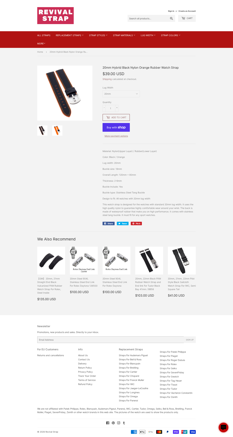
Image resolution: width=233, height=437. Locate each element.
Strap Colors (170, 35)
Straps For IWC (126, 384)
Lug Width (147, 35)
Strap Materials (123, 35)
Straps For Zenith (169, 397)
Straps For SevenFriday (172, 372)
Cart (189, 18)
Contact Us (84, 359)
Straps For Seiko (168, 368)
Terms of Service (87, 380)
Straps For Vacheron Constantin (176, 393)
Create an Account (187, 11)
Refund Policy (85, 384)
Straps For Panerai (128, 400)
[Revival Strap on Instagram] (118, 423)
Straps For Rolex (168, 364)
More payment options (116, 136)
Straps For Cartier (128, 371)
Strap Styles (97, 35)
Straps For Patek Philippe (173, 351)
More (40, 43)
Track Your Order (87, 376)
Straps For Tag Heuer (171, 380)
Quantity (107, 102)
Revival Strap (51, 432)
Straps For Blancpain (129, 363)
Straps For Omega (128, 396)
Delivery (82, 363)
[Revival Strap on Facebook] (107, 423)
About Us (83, 355)
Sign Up (190, 340)
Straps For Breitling (129, 367)
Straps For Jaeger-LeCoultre (133, 388)
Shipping (107, 79)
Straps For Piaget (169, 356)
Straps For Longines (129, 392)
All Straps (43, 35)
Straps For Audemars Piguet (133, 355)
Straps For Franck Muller (131, 380)
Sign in (171, 11)
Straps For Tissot (168, 384)
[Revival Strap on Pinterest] (113, 423)
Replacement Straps (69, 35)
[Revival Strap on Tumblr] (124, 423)
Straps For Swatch (169, 376)
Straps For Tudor (168, 388)
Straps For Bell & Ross (130, 359)
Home (40, 52)
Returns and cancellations (50, 355)
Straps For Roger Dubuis (172, 360)
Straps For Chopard (129, 376)
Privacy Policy (85, 371)
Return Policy (85, 367)
